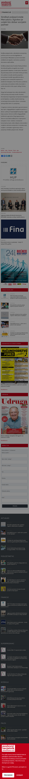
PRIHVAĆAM (8, 775)
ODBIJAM (19, 775)
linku (12, 763)
